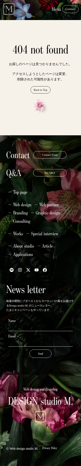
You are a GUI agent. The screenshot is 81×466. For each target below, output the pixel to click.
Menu (56, 9)
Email (12, 336)
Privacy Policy (49, 448)
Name (12, 321)
